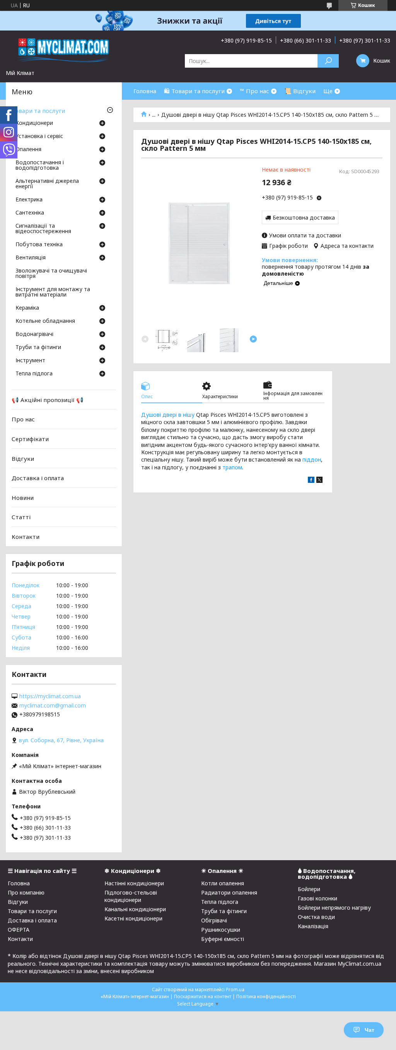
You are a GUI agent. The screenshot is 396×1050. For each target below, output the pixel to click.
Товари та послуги (38, 110)
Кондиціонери (34, 123)
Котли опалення (222, 883)
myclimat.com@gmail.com (52, 705)
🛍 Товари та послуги (194, 91)
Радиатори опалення (229, 892)
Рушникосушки (220, 929)
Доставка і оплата (38, 478)
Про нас (23, 419)
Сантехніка (29, 213)
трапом (232, 467)
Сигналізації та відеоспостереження (43, 229)
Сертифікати (30, 439)
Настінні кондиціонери (134, 883)
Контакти (25, 536)
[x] (319, 480)
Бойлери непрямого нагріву (334, 907)
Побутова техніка (39, 245)
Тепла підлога (34, 374)
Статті (21, 517)
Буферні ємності (222, 939)
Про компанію (26, 892)
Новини (23, 497)
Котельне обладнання (45, 321)
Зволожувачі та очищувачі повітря (51, 274)
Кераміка (27, 308)
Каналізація (313, 926)
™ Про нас (254, 91)
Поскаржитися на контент (202, 996)
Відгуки (23, 458)
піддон (311, 459)
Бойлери (309, 889)
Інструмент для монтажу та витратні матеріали (52, 292)
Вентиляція (30, 258)
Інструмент (30, 361)
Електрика (29, 200)
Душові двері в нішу (168, 414)
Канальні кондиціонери (135, 909)
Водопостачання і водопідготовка (39, 165)
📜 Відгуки (300, 91)
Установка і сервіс (39, 136)
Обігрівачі (214, 920)
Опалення (28, 150)
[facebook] (311, 480)
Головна (144, 91)
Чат (369, 1030)
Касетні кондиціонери (133, 918)
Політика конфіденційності (266, 996)
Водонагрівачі (34, 334)
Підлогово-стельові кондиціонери (130, 896)
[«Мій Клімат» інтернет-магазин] (63, 49)
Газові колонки (317, 898)
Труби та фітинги (38, 347)
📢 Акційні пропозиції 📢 (48, 400)
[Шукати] (328, 61)
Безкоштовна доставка (304, 217)
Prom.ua (235, 989)
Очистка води (316, 916)
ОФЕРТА (18, 929)
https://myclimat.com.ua (50, 696)
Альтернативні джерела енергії (47, 184)
